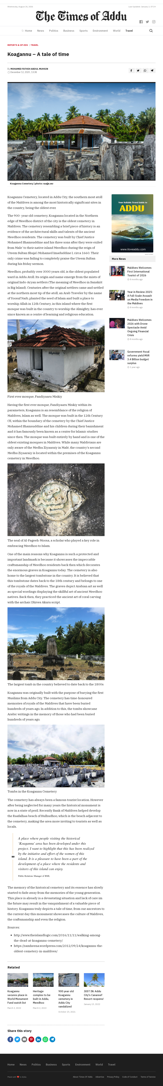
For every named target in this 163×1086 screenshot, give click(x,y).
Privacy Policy (113, 1077)
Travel (129, 30)
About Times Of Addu (82, 1077)
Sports (83, 30)
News (40, 30)
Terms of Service (148, 1077)
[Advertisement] (132, 401)
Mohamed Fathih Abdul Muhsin (29, 68)
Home (28, 30)
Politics (53, 30)
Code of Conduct (130, 1077)
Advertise (100, 1077)
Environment (100, 30)
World (116, 30)
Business (68, 30)
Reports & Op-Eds (17, 45)
